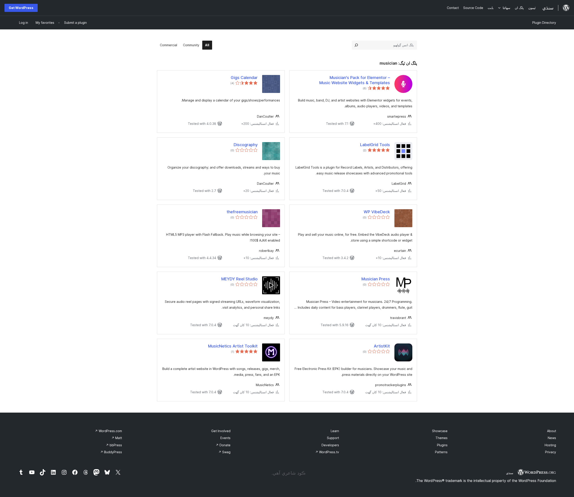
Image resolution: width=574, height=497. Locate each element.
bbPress (114, 445)
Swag (224, 452)
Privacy (550, 452)
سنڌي (509, 473)
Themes (441, 438)
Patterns (441, 452)
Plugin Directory (544, 22)
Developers (330, 445)
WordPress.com (108, 431)
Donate (223, 445)
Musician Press (375, 279)
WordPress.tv (327, 452)
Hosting (550, 445)
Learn (335, 431)
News (552, 438)
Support (333, 438)
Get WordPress (21, 8)
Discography (246, 144)
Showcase (440, 431)
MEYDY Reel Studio (239, 279)
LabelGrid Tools (375, 144)
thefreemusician (242, 211)
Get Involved (220, 431)
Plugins (442, 445)
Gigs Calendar (244, 77)
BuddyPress (111, 452)
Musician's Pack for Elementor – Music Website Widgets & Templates (354, 80)
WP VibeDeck (377, 211)
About (551, 431)
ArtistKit (382, 346)
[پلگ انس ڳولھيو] (356, 45)
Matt (116, 438)
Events (225, 438)
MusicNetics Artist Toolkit (233, 346)
